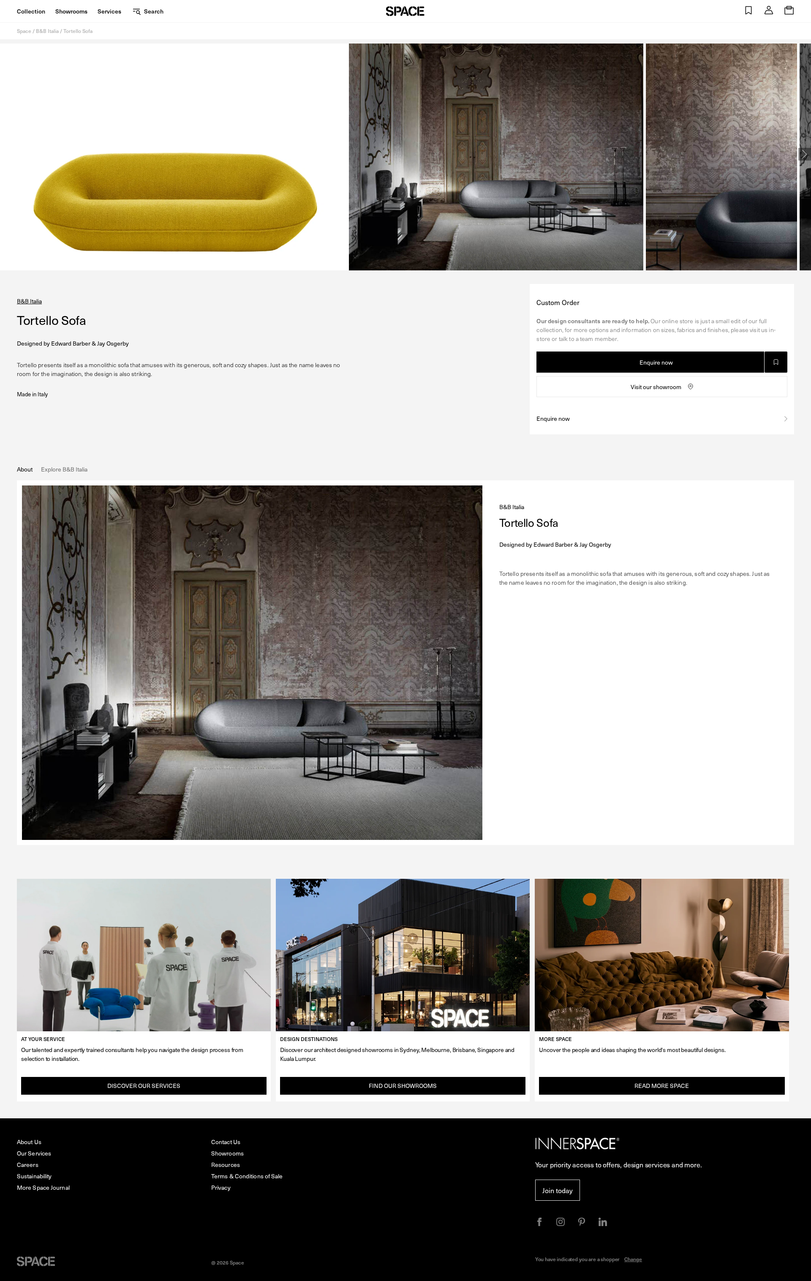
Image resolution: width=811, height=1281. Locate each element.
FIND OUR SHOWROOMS (403, 1085)
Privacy (221, 1187)
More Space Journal (43, 1187)
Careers (27, 1164)
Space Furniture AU (405, 11)
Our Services (34, 1153)
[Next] (804, 154)
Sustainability (34, 1176)
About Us (29, 1141)
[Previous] (6, 154)
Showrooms (71, 11)
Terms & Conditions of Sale (247, 1176)
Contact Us (225, 1141)
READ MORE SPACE (661, 1085)
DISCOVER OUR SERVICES (143, 1085)
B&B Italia (47, 31)
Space (24, 31)
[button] (748, 11)
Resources (225, 1164)
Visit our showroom (656, 386)
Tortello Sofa (78, 31)
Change (633, 1259)
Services (109, 11)
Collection (31, 11)
